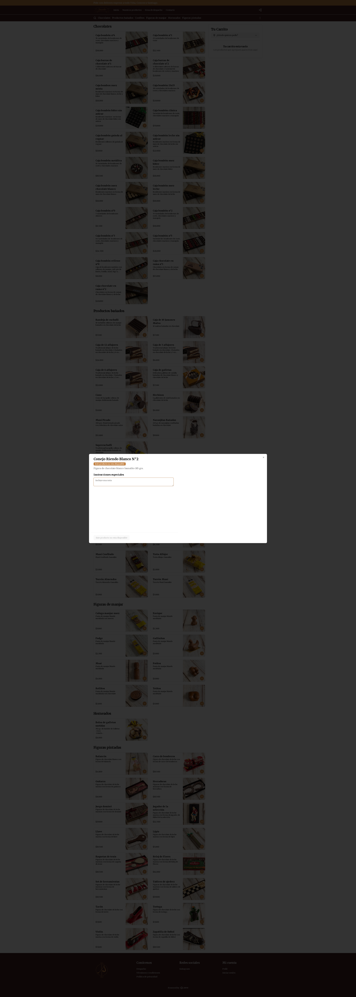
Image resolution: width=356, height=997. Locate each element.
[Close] (263, 457)
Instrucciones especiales (109, 474)
